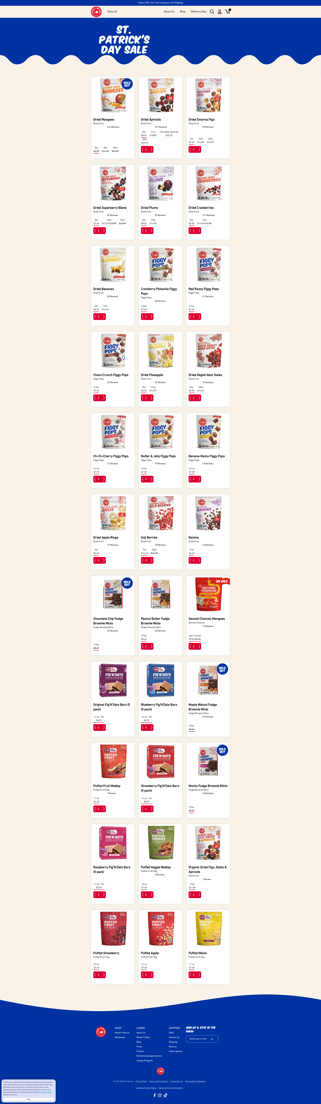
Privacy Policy (141, 1081)
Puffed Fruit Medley (106, 786)
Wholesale (120, 1037)
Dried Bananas (103, 289)
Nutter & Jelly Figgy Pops (158, 456)
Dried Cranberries (201, 208)
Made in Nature (122, 1033)
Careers (140, 1051)
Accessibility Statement (195, 1081)
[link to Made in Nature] (160, 1071)
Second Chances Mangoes (207, 619)
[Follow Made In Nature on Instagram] (160, 1095)
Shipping (173, 1042)
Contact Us (174, 1037)
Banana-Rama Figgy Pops (207, 456)
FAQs (171, 1033)
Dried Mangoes (103, 119)
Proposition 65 (176, 1081)
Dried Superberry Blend (109, 208)
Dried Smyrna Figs (202, 119)
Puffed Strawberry (106, 953)
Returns (173, 1047)
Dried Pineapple (152, 375)
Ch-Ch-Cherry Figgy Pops (111, 456)
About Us (169, 11)
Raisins (194, 537)
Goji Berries (149, 537)
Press (139, 1047)
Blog (182, 11)
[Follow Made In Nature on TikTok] (165, 1095)
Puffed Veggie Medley (156, 867)
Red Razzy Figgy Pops (204, 289)
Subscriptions (175, 1051)
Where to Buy (199, 11)
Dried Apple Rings (105, 537)
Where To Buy (143, 1037)
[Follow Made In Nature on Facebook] (155, 1095)
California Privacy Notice (146, 1088)
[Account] (219, 13)
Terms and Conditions (158, 1081)
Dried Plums (149, 208)
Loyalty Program (145, 1061)
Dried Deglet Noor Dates (205, 375)
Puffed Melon (198, 953)
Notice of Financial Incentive (171, 1088)
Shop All (112, 11)
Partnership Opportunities (149, 1056)
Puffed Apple (150, 953)
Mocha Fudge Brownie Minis (208, 786)
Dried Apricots (151, 119)
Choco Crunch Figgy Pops (110, 375)
